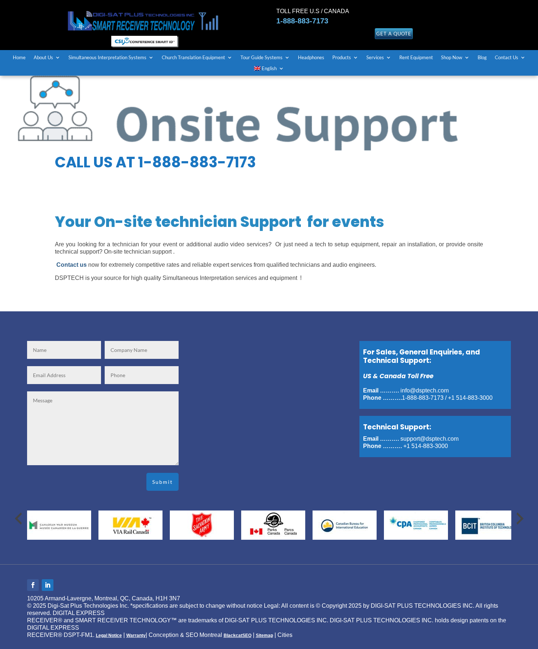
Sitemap (264, 635)
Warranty (136, 635)
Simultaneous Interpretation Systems (107, 57)
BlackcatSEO (237, 635)
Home (19, 57)
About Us (43, 57)
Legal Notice (109, 635)
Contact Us (506, 57)
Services (375, 57)
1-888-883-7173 (302, 21)
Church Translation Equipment (193, 57)
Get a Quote (393, 34)
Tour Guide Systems (261, 57)
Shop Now (451, 57)
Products (341, 57)
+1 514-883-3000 (470, 398)
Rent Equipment (416, 57)
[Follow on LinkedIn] (47, 585)
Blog (482, 57)
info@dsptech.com (424, 390)
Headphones (311, 57)
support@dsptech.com (429, 439)
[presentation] (18, 518)
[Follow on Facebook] (33, 585)
